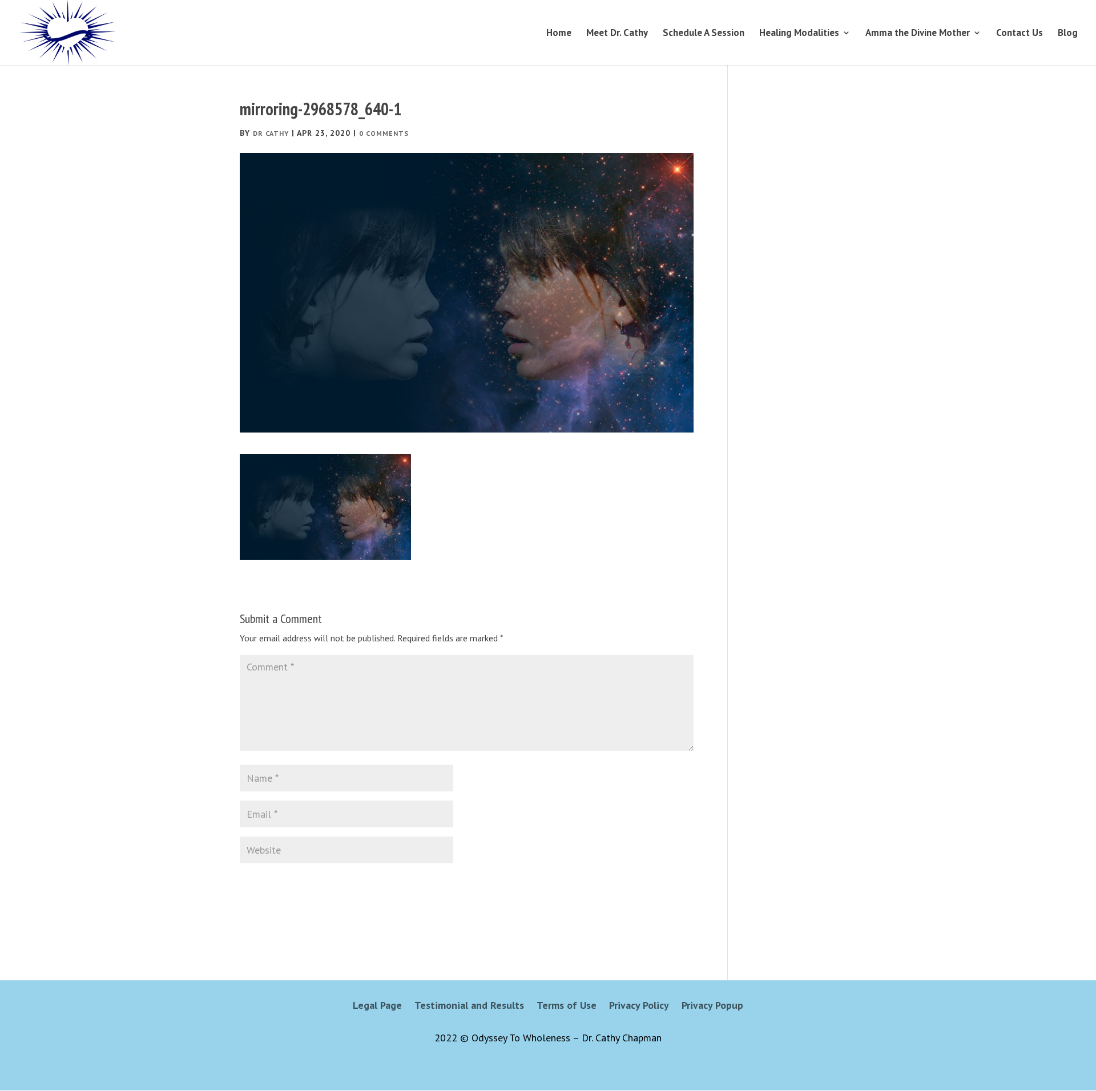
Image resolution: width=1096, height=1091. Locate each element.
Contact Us (1019, 34)
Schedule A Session (703, 34)
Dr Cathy (271, 133)
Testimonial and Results (469, 1006)
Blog (1068, 34)
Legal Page (377, 1006)
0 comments (384, 133)
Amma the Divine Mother (917, 34)
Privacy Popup (712, 1006)
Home (558, 34)
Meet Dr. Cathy (617, 34)
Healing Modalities (799, 34)
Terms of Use (567, 1006)
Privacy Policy (639, 1006)
